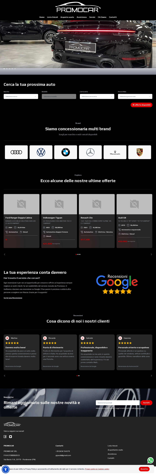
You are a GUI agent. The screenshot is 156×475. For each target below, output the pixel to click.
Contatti (113, 17)
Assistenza (82, 17)
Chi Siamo (102, 17)
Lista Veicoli (52, 17)
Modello (44, 92)
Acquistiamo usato (115, 450)
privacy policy (139, 408)
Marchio (6, 92)
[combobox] (21, 96)
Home (41, 17)
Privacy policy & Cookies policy (97, 469)
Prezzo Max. (122, 92)
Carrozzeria (84, 92)
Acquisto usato (67, 17)
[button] (5, 469)
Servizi (92, 17)
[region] (78, 224)
